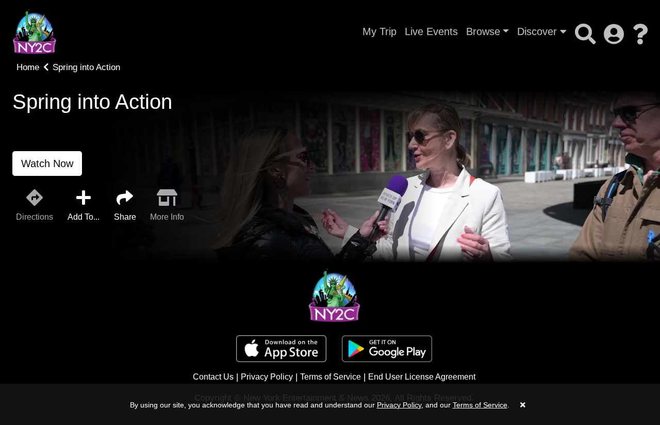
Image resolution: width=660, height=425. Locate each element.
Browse (483, 31)
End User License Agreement (421, 376)
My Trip (379, 31)
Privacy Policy (267, 376)
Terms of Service (330, 376)
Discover (538, 31)
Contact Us (213, 376)
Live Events (431, 31)
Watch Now (47, 163)
